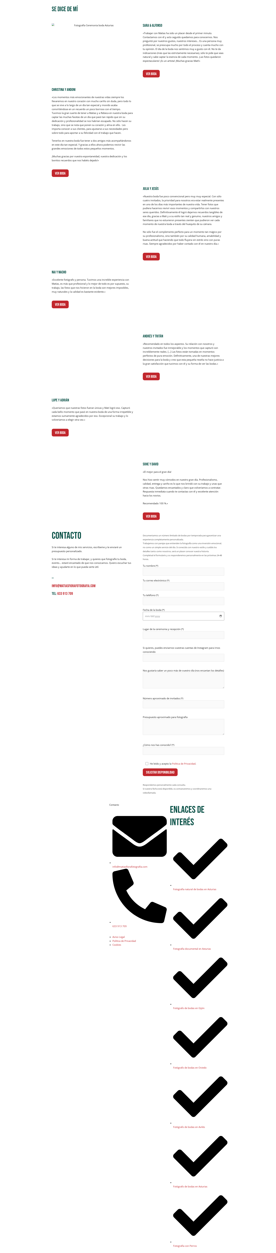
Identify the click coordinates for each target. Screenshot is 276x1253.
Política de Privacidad (183, 763)
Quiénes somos (202, 8)
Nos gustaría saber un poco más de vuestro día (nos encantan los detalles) (183, 670)
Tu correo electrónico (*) (156, 580)
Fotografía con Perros (179, 8)
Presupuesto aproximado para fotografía (165, 717)
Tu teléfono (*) (150, 595)
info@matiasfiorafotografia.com (74, 586)
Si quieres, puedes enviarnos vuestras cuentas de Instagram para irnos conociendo (181, 649)
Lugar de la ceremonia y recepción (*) (163, 629)
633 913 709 (65, 593)
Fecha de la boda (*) (154, 609)
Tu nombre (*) (150, 565)
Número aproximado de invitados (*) (163, 698)
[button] (225, 8)
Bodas (145, 8)
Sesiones (157, 8)
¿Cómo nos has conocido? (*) (158, 744)
